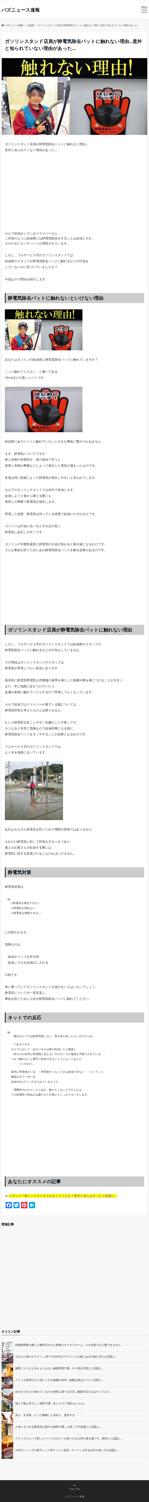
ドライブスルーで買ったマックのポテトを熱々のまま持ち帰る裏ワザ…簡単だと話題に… (69, 1438)
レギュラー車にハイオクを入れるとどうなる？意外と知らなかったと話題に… (63, 1196)
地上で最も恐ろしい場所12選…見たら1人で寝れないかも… (51, 1403)
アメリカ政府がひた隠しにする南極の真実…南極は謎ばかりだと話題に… (59, 1380)
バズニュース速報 (21, 10)
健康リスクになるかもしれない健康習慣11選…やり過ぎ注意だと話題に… (59, 1368)
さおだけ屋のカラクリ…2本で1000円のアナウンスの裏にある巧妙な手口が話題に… (66, 1356)
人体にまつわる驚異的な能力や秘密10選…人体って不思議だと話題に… (58, 1426)
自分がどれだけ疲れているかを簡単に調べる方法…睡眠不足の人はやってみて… (63, 1391)
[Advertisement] (74, 198)
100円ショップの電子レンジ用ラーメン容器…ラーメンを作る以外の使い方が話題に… (67, 1450)
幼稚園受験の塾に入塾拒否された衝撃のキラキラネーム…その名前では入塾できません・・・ (72, 1344)
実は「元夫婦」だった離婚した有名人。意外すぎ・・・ (49, 1415)
